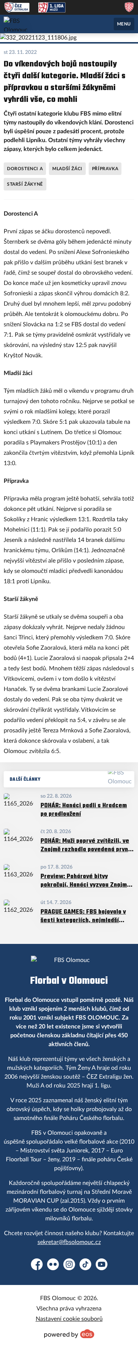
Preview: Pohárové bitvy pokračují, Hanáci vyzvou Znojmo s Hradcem (85, 880)
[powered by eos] (69, 1333)
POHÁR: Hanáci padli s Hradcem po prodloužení (83, 809)
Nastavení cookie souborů (69, 1319)
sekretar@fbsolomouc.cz (69, 1242)
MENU (124, 24)
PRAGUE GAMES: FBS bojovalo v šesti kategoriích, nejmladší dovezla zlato (83, 915)
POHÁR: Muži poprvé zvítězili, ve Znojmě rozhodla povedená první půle (85, 844)
